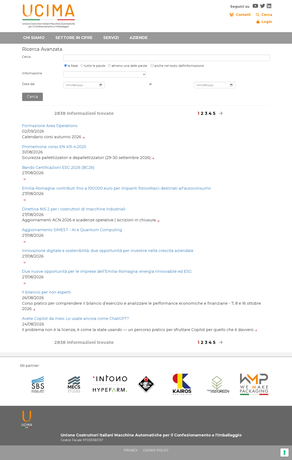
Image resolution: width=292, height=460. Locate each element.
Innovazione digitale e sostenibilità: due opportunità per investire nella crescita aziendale (107, 250)
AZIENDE (139, 37)
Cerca (26, 57)
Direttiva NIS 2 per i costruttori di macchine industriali (73, 209)
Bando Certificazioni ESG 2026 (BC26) (58, 167)
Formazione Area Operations (49, 125)
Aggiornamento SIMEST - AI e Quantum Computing (72, 230)
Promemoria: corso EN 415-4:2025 (54, 146)
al (150, 84)
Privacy (131, 450)
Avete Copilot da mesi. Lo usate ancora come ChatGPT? (75, 318)
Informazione (32, 73)
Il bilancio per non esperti (46, 292)
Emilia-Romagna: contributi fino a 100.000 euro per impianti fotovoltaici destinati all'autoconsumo (116, 188)
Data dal (28, 84)
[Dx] (220, 113)
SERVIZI (111, 37)
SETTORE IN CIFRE (74, 37)
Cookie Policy (155, 450)
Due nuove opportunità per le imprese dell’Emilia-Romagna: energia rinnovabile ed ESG (107, 271)
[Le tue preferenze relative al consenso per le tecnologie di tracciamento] (284, 452)
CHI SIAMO (34, 37)
